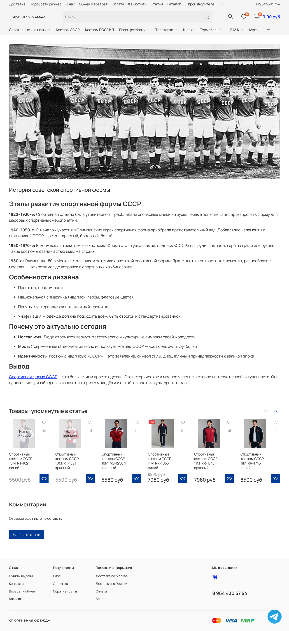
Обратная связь (65, 591)
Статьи (157, 4)
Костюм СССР (68, 29)
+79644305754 (267, 4)
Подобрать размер (45, 4)
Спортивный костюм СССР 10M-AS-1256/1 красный (114, 461)
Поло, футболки (132, 29)
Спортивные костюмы (27, 29)
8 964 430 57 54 (229, 593)
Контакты (16, 583)
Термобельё (210, 29)
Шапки (188, 29)
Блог (57, 576)
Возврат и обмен (22, 591)
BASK (234, 29)
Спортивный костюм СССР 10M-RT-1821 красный (67, 461)
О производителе (199, 4)
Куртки (255, 29)
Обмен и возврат (93, 4)
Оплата (118, 4)
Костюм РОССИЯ (99, 29)
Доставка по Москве (112, 576)
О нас (70, 4)
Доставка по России (111, 583)
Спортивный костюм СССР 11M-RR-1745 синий (252, 461)
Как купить (137, 4)
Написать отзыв (26, 534)
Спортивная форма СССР (33, 376)
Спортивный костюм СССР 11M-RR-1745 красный (206, 461)
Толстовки (164, 29)
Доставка (17, 4)
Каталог (174, 4)
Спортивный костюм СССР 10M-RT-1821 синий (21, 461)
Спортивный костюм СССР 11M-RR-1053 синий (159, 461)
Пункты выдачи (21, 576)
